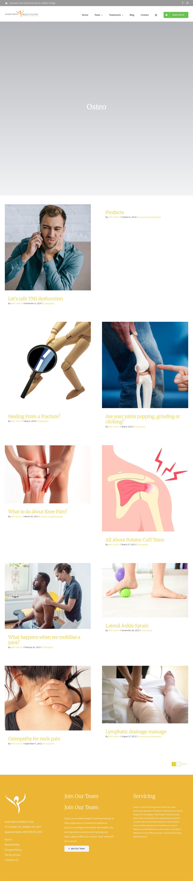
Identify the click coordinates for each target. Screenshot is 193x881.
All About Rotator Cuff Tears (135, 540)
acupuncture (143, 217)
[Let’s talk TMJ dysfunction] (48, 247)
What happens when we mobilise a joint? (44, 639)
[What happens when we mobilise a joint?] (48, 596)
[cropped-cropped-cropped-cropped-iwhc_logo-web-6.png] (22, 9)
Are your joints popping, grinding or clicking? (143, 419)
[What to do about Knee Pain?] (48, 474)
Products (115, 212)
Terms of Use (12, 855)
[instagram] (187, 3)
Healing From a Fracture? (34, 416)
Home (8, 839)
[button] (156, 15)
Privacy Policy (13, 849)
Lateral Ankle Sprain (127, 626)
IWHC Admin (16, 303)
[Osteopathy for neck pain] (48, 698)
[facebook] (183, 3)
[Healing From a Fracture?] (48, 365)
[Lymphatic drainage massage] (145, 694)
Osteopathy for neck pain (34, 739)
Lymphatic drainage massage (136, 732)
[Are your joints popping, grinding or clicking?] (145, 365)
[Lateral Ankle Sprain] (145, 590)
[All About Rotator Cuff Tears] (145, 488)
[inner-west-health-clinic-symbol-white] (15, 794)
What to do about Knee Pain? (37, 512)
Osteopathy (48, 250)
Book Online (12, 844)
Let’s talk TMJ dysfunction (35, 299)
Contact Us (11, 860)
